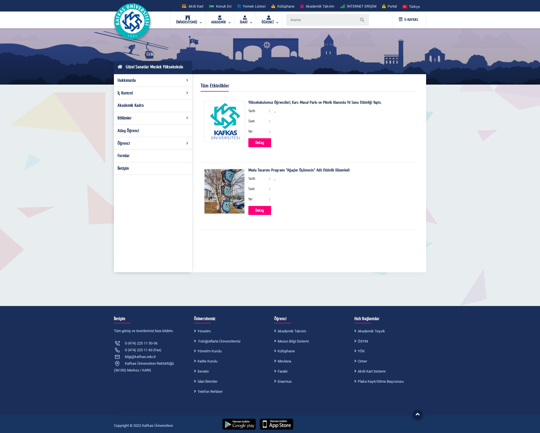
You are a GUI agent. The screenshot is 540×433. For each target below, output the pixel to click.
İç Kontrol (125, 93)
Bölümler (125, 118)
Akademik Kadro (131, 105)
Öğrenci (124, 143)
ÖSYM (363, 341)
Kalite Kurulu (207, 361)
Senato (203, 371)
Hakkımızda (127, 80)
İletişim (123, 168)
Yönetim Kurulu (209, 351)
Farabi (282, 371)
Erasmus (285, 381)
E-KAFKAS (411, 19)
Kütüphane (286, 351)
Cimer (362, 361)
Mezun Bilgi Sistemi (293, 341)
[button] (411, 6)
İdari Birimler (207, 381)
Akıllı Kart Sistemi (372, 371)
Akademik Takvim (292, 331)
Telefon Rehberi (209, 391)
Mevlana (284, 361)
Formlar (124, 155)
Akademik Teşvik (371, 331)
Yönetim (204, 331)
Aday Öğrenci (128, 130)
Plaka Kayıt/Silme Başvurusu (381, 381)
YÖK (361, 351)
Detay (259, 142)
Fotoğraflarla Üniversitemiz (218, 341)
